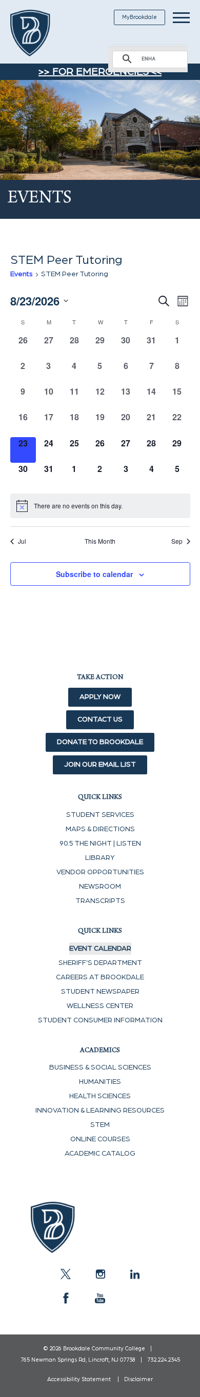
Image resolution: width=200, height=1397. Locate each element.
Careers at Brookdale (100, 977)
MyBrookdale (139, 17)
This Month (100, 541)
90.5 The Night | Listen (100, 843)
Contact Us (100, 719)
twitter (65, 1274)
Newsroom (100, 886)
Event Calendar (100, 948)
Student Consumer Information (100, 1020)
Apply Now (100, 697)
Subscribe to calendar (94, 574)
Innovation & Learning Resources (100, 1110)
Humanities (100, 1081)
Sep (177, 541)
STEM (100, 1124)
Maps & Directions (100, 829)
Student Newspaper (100, 991)
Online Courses (100, 1139)
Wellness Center (100, 1006)
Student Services (100, 814)
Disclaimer (138, 1379)
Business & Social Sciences (100, 1067)
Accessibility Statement (79, 1379)
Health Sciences (100, 1096)
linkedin (134, 1274)
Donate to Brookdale (100, 742)
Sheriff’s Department (100, 963)
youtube (100, 1298)
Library (100, 857)
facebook (65, 1298)
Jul (22, 541)
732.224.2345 (163, 1360)
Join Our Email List (100, 764)
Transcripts (100, 901)
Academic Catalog (100, 1153)
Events (21, 274)
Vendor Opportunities (100, 872)
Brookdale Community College (42, 33)
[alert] (100, 506)
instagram (100, 1274)
